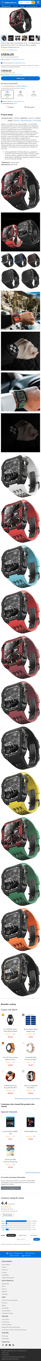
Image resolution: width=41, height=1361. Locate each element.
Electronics (16, 120)
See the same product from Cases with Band (27, 1098)
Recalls (4, 1305)
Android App (5, 1338)
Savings (22, 6)
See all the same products (33, 1172)
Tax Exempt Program (7, 1313)
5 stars (3, 1221)
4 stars (3, 1223)
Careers (4, 1267)
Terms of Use (5, 1319)
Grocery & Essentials (31, 6)
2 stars (3, 1227)
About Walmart (6, 1264)
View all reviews (7, 1215)
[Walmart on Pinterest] (13, 1345)
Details (15, 103)
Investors (4, 1272)
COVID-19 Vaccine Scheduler (10, 1300)
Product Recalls (6, 1310)
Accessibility (5, 1308)
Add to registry (31, 107)
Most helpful (34, 1235)
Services (15, 6)
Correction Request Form (10, 1188)
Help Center (31, 1253)
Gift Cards (4, 1294)
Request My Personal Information (11, 1327)
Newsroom (5, 1270)
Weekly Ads (27, 1255)
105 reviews (14, 50)
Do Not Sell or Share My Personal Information (14, 1330)
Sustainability (5, 1275)
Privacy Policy (6, 1322)
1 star (3, 1229)
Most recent (11, 1235)
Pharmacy (4, 1303)
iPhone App (5, 1336)
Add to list (11, 107)
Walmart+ (4, 1291)
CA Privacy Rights (7, 1324)
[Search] (33, 2)
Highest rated (22, 1235)
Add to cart (20, 78)
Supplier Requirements (8, 1277)
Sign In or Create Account (16, 1253)
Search (37, 1239)
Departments (7, 6)
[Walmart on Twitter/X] (6, 1345)
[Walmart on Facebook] (3, 1345)
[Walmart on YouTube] (10, 1345)
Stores (3, 1286)
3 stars (3, 1225)
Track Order (16, 1255)
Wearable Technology (26, 120)
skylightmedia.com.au (19, 63)
